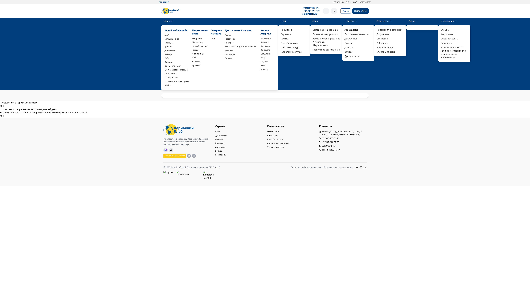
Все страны (220, 154)
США (213, 38)
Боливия (264, 42)
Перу (262, 57)
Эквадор (264, 69)
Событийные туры (290, 47)
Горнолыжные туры (291, 51)
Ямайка (168, 85)
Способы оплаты (386, 51)
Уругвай (264, 61)
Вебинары (382, 43)
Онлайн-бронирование (325, 29)
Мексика (229, 50)
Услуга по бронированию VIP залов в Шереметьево (326, 42)
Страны (167, 20)
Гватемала (230, 39)
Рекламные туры (385, 47)
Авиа (315, 20)
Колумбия (265, 53)
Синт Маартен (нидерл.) (176, 69)
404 (2, 115)
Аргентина (265, 38)
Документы (350, 38)
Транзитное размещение (326, 49)
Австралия (197, 38)
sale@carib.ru (309, 13)
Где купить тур (352, 56)
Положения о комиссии (389, 29)
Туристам (349, 20)
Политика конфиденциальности (306, 167)
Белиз (228, 35)
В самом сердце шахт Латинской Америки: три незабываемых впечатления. (454, 52)
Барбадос (169, 42)
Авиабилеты (351, 29)
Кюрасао (169, 62)
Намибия (196, 61)
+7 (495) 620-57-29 (311, 10)
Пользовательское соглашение (338, 167)
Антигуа (168, 54)
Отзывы (445, 29)
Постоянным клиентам (356, 34)
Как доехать (447, 34)
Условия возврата (275, 147)
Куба (167, 58)
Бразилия (265, 46)
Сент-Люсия (170, 73)
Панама (228, 58)
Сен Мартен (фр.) (173, 66)
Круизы (284, 38)
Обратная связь (449, 38)
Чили (262, 65)
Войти (346, 11)
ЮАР (194, 57)
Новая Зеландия (199, 46)
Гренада (168, 46)
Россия (195, 50)
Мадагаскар (197, 42)
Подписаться (360, 11)
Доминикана (171, 50)
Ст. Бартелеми (171, 77)
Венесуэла (265, 50)
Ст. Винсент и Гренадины (177, 81)
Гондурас (229, 42)
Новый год (286, 29)
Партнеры (446, 43)
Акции (412, 20)
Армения (196, 65)
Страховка (382, 38)
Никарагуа (230, 54)
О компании (447, 20)
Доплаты (349, 47)
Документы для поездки (278, 143)
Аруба (167, 35)
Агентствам (383, 20)
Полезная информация (325, 34)
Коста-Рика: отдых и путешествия (241, 46)
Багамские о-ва (172, 39)
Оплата (348, 43)
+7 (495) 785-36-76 (311, 8)
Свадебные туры (289, 43)
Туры (283, 20)
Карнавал (285, 34)
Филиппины (198, 53)
